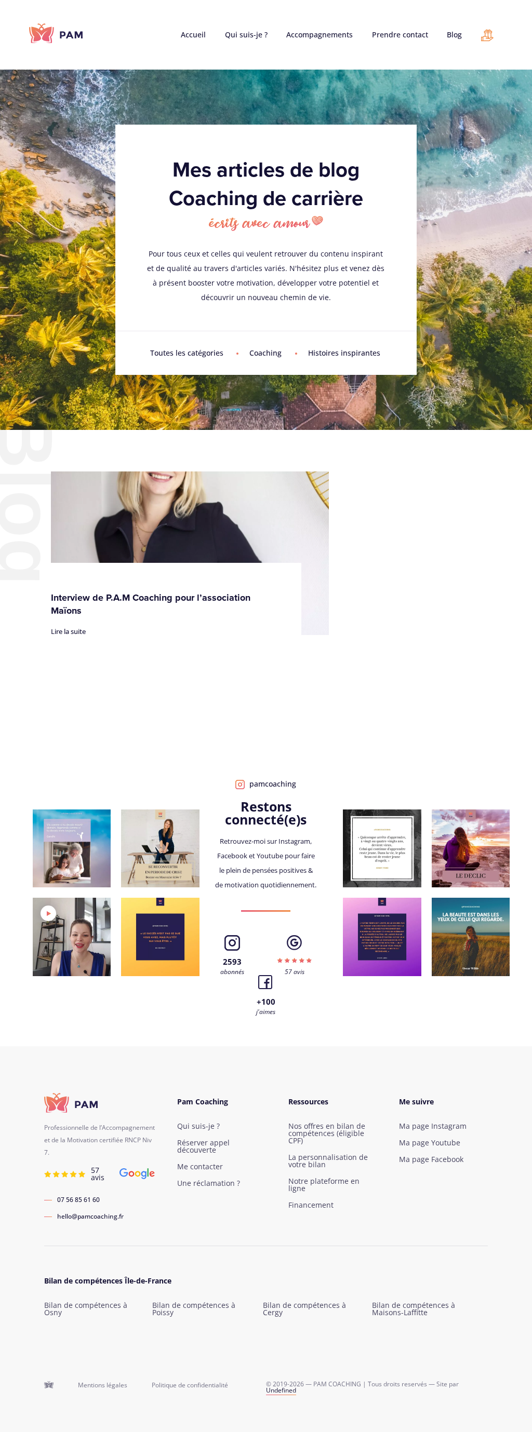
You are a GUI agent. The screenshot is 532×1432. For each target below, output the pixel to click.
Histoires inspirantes (344, 353)
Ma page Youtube (429, 1142)
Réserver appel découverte (203, 1146)
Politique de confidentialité (190, 1385)
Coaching (265, 353)
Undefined (281, 1390)
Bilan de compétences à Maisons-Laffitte (413, 1309)
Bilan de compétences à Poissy (193, 1309)
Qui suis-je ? (246, 34)
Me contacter (200, 1166)
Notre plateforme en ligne (324, 1185)
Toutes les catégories (186, 353)
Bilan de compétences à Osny (85, 1309)
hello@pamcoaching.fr (90, 1216)
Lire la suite (68, 631)
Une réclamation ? (208, 1183)
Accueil (193, 34)
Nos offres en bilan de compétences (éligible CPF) (326, 1133)
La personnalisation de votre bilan (328, 1161)
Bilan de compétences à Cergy (304, 1309)
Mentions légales (102, 1385)
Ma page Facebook (431, 1159)
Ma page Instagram (433, 1126)
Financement (311, 1205)
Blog (454, 34)
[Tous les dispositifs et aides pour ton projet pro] (487, 38)
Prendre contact (400, 34)
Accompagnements (319, 34)
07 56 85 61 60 (78, 1200)
